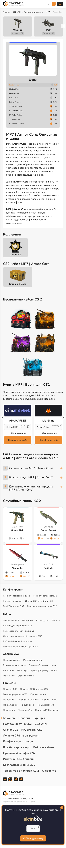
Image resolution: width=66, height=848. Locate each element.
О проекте (49, 771)
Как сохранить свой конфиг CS (19, 630)
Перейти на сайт (17, 440)
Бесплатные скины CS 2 (19, 765)
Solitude (48, 568)
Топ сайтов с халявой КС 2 (21, 771)
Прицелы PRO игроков (46, 710)
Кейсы (54, 670)
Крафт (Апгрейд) (39, 670)
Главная (6, 12)
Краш (53, 665)
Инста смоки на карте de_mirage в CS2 (22, 636)
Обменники (9, 675)
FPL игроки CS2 (32, 730)
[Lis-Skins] (48, 410)
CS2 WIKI (17, 12)
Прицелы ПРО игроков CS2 (34, 689)
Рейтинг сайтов (43, 747)
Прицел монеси (50, 699)
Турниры (39, 718)
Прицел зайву (25, 710)
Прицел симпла (38, 694)
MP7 (48, 12)
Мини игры (22, 670)
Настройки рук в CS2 (17, 724)
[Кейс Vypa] (45, 343)
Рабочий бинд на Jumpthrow (17, 641)
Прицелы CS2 (10, 689)
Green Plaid (17, 530)
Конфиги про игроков (18, 741)
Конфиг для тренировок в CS (18, 625)
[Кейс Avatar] (21, 319)
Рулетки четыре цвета (14, 665)
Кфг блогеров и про (16, 747)
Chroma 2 (15, 254)
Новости (24, 718)
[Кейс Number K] (33, 367)
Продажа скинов (11, 660)
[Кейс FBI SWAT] (45, 319)
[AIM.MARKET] (17, 410)
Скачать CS (10, 730)
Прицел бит (9, 710)
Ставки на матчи (26, 675)
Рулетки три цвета (32, 660)
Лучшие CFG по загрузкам (21, 735)
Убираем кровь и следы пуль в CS (20, 646)
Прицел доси (27, 704)
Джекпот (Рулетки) (38, 665)
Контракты (8, 670)
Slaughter (17, 568)
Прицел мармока (45, 704)
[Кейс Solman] (21, 343)
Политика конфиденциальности (19, 801)
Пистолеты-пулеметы (33, 12)
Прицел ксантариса (29, 699)
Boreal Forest (48, 530)
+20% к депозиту (32, 838)
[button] (63, 26)
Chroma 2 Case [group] (17, 284)
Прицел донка (10, 704)
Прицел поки (9, 699)
